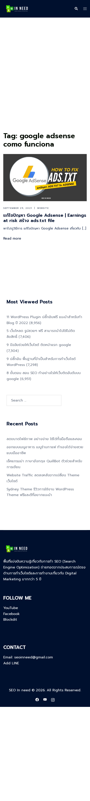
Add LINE (11, 663)
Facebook (11, 613)
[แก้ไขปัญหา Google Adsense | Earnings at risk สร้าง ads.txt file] (45, 177)
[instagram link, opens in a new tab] (53, 699)
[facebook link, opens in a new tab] (37, 699)
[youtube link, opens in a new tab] (45, 699)
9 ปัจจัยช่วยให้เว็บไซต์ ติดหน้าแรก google (39, 345)
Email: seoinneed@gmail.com (28, 657)
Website (43, 208)
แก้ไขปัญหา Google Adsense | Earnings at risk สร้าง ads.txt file (44, 218)
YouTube (10, 608)
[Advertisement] (45, 83)
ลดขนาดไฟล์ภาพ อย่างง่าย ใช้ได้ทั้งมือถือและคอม (44, 439)
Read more (12, 238)
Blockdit (10, 619)
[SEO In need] (17, 8)
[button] (76, 9)
